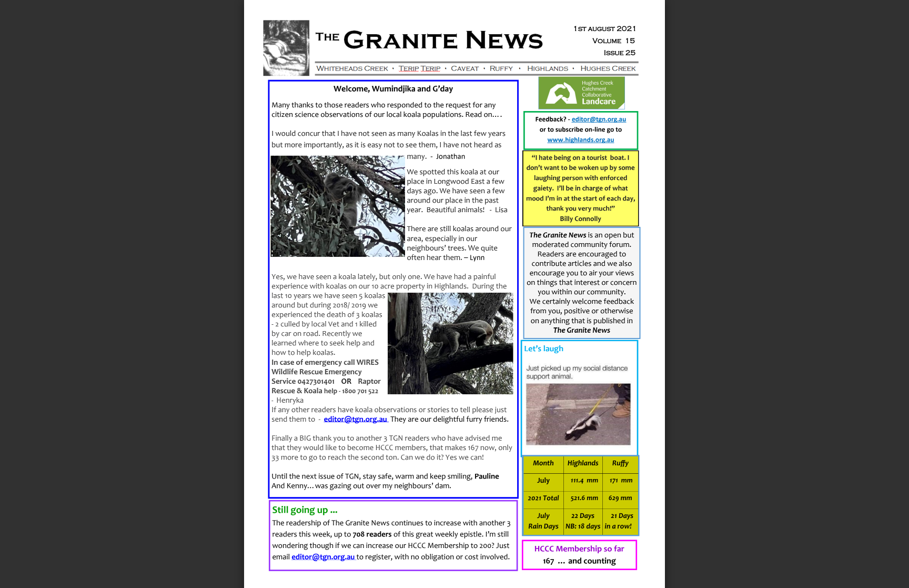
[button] (473, 568)
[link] (356, 419)
